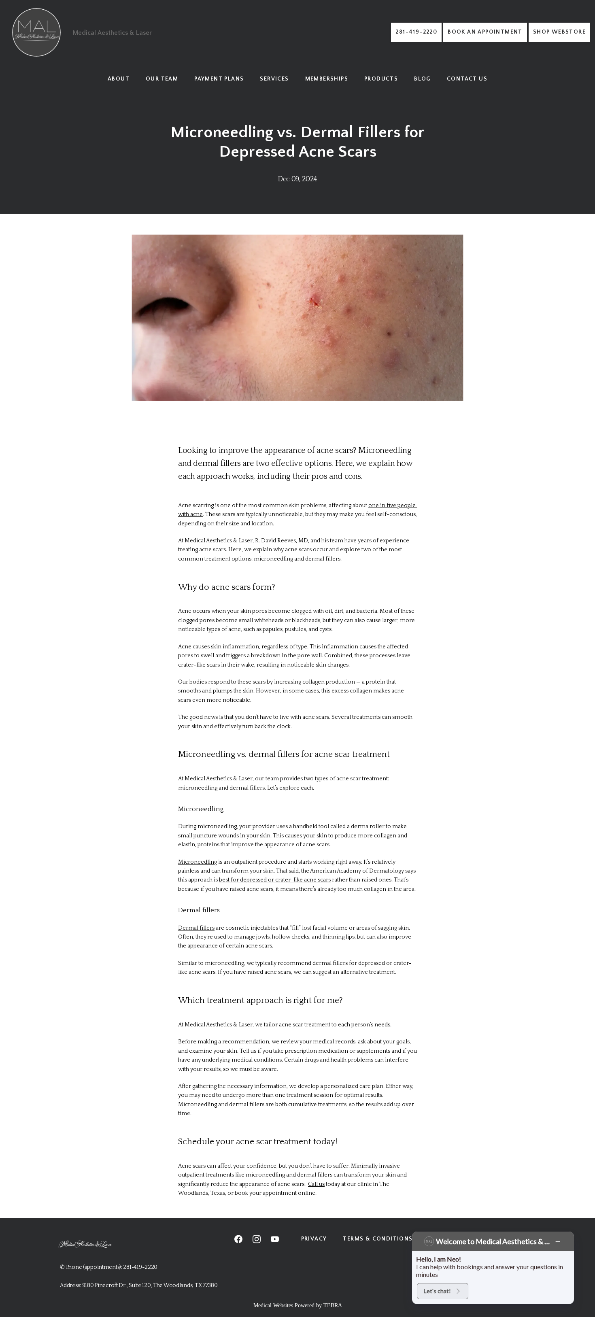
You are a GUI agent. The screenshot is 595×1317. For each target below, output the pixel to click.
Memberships (326, 79)
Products (381, 79)
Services (274, 79)
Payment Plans (219, 79)
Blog (422, 79)
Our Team (162, 79)
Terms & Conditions (377, 1239)
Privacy (314, 1239)
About (119, 79)
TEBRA (332, 1305)
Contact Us (467, 79)
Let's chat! (437, 1290)
